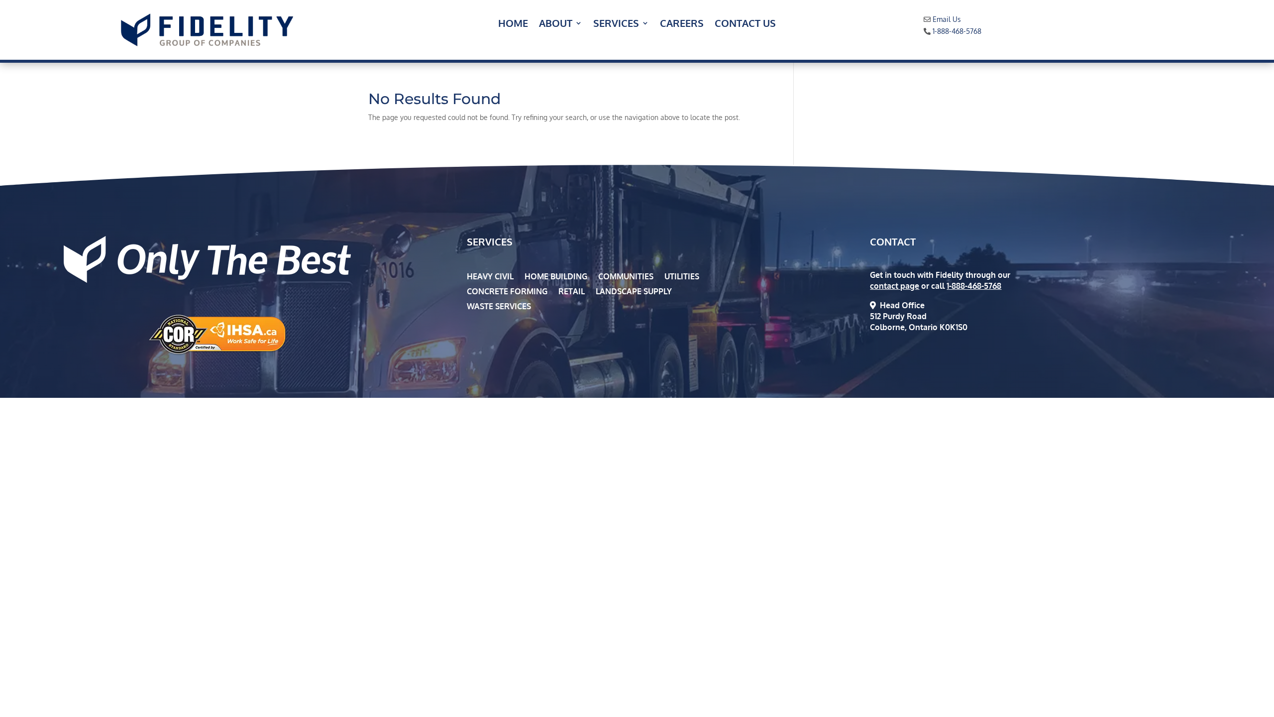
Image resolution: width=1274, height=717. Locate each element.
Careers (682, 24)
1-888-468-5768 (957, 31)
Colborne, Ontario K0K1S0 (918, 327)
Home (513, 24)
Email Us (947, 19)
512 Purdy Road (898, 316)
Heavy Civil (490, 277)
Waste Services (499, 307)
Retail (571, 292)
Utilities (681, 277)
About (555, 24)
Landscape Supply (634, 292)
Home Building (556, 277)
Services (616, 24)
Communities (625, 277)
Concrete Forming (507, 292)
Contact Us (745, 24)
